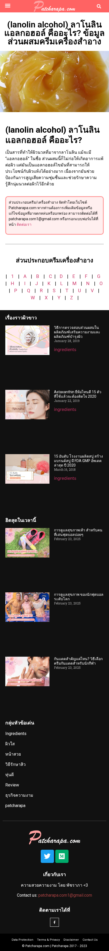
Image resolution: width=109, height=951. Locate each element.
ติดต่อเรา (24, 224)
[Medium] (62, 856)
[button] (7, 5)
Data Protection (22, 940)
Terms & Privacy (48, 940)
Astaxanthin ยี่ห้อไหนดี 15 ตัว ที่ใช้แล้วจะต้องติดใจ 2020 (77, 394)
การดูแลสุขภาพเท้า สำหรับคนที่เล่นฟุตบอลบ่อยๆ (78, 532)
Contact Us (90, 940)
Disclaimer (71, 940)
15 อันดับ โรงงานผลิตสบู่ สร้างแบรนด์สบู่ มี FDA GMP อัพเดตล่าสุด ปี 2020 (78, 460)
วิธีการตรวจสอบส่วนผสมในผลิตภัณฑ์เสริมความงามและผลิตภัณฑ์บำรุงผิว (77, 332)
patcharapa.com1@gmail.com (65, 895)
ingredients (65, 349)
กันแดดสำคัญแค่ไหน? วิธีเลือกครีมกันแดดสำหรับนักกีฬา (78, 661)
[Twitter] (47, 856)
